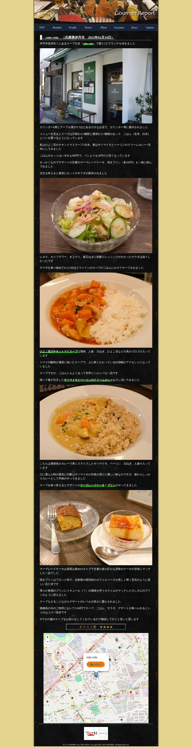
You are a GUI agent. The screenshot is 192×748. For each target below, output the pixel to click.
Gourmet (119, 27)
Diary (134, 27)
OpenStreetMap (137, 722)
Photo (103, 27)
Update (150, 27)
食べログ (95, 664)
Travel (88, 27)
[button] (96, 675)
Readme (57, 27)
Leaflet (124, 722)
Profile (72, 27)
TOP (41, 27)
